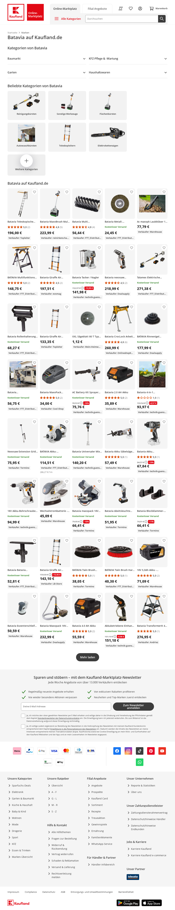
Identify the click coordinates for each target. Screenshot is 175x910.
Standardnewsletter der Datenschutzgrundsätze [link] (58, 718)
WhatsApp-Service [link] (101, 843)
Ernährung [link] (97, 831)
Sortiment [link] (97, 805)
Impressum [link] (13, 891)
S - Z (54, 811)
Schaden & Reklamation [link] (65, 860)
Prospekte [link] (97, 792)
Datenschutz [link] (48, 891)
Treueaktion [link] (98, 818)
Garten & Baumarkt (23, 798)
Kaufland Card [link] (99, 798)
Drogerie (17, 831)
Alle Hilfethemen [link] (61, 832)
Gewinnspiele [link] (99, 824)
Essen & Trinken (21, 850)
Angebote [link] (96, 785)
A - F (54, 792)
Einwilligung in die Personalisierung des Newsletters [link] (73, 729)
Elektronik (17, 792)
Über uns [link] (136, 792)
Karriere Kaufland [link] (141, 848)
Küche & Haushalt (22, 805)
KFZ (14, 843)
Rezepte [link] (96, 811)
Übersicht (57, 785)
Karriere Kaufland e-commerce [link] (148, 855)
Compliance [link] (31, 891)
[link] (97, 8)
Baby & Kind (19, 811)
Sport (15, 837)
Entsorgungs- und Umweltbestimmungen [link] (92, 891)
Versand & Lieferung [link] (63, 867)
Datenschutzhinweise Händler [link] (148, 819)
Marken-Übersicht (22, 856)
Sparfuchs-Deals (21, 785)
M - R (55, 805)
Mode (15, 824)
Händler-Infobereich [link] (103, 864)
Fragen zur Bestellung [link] (64, 838)
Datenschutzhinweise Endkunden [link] (143, 827)
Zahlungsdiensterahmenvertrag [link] (149, 812)
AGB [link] (63, 891)
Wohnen (17, 818)
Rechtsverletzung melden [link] (61, 875)
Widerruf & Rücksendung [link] (59, 846)
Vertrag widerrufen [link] (62, 854)
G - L (54, 798)
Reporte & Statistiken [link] (143, 785)
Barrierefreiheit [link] (126, 891)
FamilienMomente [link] (101, 837)
